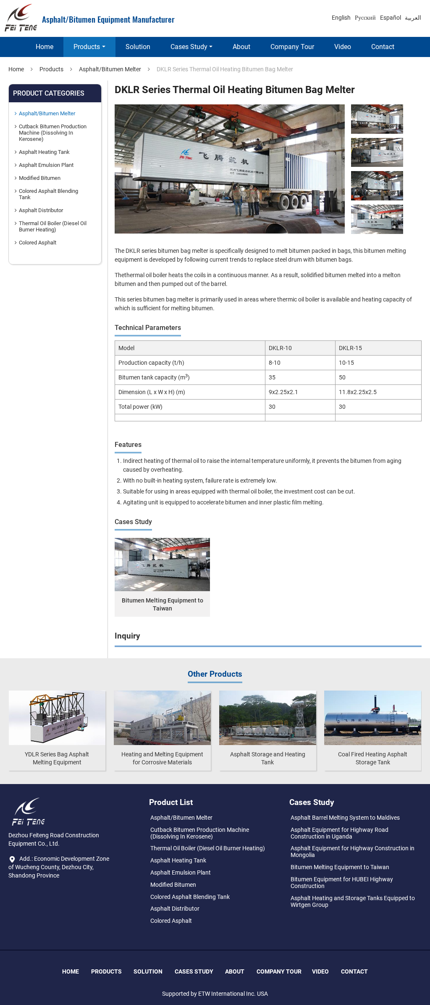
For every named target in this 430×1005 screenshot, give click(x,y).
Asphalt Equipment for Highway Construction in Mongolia (352, 851)
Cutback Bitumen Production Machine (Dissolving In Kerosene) (53, 132)
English (341, 17)
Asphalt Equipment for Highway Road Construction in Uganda (339, 833)
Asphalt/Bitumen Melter (110, 69)
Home (44, 47)
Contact (382, 47)
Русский (365, 17)
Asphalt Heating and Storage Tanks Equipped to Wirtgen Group (353, 901)
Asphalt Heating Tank (44, 152)
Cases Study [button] (188, 47)
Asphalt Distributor (41, 210)
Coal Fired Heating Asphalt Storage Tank (372, 758)
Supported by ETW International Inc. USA (215, 993)
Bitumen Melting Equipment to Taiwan (162, 604)
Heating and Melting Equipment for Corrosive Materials (162, 758)
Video (342, 47)
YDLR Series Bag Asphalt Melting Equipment (57, 758)
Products (51, 69)
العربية (413, 17)
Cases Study (194, 971)
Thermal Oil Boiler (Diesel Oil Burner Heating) (53, 226)
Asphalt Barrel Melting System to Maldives (345, 817)
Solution (138, 47)
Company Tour (292, 47)
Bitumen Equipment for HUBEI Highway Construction (342, 882)
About (241, 47)
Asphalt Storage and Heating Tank (267, 758)
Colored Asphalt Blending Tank (48, 194)
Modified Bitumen (39, 178)
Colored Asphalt (37, 242)
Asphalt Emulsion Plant (46, 165)
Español (390, 17)
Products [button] (86, 47)
